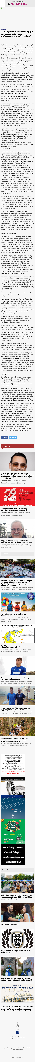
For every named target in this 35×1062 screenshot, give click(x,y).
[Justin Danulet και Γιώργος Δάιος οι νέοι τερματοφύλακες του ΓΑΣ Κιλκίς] (17, 695)
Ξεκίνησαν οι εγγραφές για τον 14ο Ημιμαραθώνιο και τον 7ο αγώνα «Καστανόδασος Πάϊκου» (14, 739)
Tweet (14, 437)
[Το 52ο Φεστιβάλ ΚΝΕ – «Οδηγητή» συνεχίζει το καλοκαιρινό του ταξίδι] (17, 496)
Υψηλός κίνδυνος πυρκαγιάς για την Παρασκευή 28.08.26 (14, 647)
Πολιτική (3, 29)
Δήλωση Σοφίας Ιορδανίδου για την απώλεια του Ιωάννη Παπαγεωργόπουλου (16, 541)
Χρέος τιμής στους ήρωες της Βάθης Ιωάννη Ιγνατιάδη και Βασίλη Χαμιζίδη (17, 979)
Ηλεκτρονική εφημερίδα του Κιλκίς (10, 1048)
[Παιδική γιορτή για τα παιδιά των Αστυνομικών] (17, 602)
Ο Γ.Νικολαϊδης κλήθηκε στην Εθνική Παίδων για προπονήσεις (15, 678)
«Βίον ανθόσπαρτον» (10, 924)
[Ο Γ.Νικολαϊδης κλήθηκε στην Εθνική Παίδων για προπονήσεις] (17, 665)
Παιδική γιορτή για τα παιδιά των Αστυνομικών (13, 615)
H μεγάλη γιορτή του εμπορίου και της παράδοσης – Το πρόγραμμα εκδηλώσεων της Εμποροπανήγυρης (17, 1008)
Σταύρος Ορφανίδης (18, 1049)
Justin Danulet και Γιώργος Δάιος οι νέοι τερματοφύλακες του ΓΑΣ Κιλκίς (16, 709)
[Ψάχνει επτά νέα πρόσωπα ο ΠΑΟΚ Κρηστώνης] (17, 938)
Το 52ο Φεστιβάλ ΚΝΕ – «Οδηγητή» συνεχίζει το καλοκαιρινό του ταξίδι (14, 509)
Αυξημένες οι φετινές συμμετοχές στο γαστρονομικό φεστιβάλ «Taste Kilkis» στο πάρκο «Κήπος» (17, 897)
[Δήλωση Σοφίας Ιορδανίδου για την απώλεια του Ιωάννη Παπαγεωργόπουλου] (17, 528)
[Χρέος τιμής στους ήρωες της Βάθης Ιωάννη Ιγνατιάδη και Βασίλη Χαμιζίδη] (17, 966)
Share (5, 437)
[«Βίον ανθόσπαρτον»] (17, 912)
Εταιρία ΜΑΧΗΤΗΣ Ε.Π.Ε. (27, 1048)
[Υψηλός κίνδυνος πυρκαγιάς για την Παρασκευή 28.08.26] (17, 633)
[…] (24, 483)
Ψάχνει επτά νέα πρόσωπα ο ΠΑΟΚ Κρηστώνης (16, 951)
